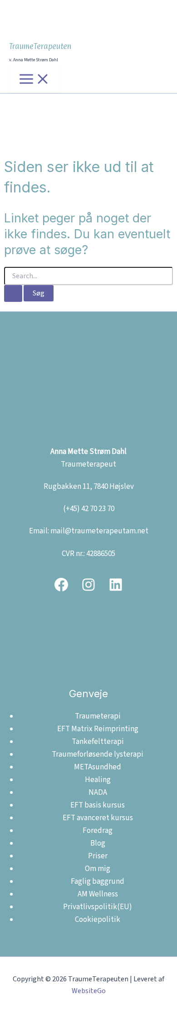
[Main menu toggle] (34, 79)
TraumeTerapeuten (40, 46)
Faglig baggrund (97, 881)
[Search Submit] (13, 293)
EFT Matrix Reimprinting (97, 729)
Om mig (97, 868)
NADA (97, 792)
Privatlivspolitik (90, 906)
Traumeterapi (98, 716)
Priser (98, 856)
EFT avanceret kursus (98, 817)
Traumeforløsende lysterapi (97, 754)
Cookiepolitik (97, 919)
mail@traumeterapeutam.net (99, 531)
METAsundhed (97, 767)
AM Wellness (98, 894)
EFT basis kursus (97, 805)
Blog (97, 843)
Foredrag (98, 830)
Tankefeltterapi (98, 741)
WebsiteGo (89, 991)
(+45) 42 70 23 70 (88, 508)
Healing (98, 779)
